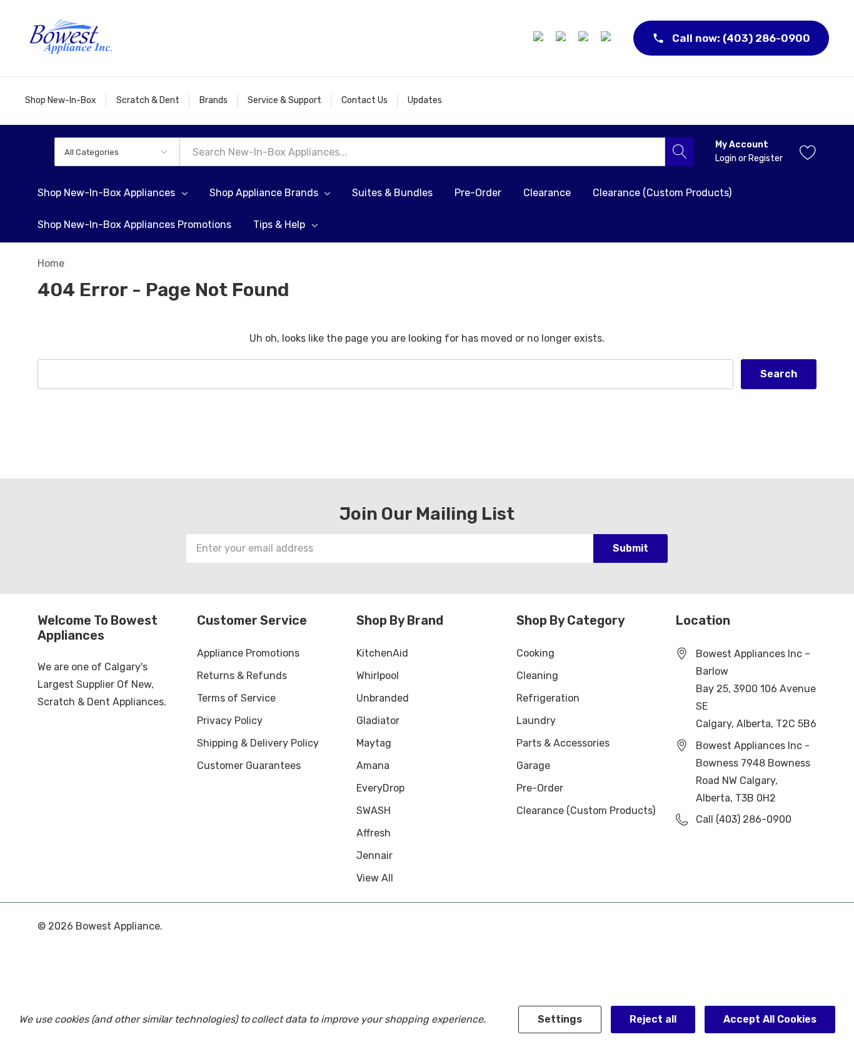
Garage (533, 766)
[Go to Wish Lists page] (808, 152)
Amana (372, 766)
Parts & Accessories (563, 743)
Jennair (374, 855)
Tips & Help (279, 225)
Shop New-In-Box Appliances (106, 193)
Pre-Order (539, 788)
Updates (425, 100)
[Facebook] (540, 38)
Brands (213, 100)
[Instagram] (563, 38)
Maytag (373, 743)
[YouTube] (608, 38)
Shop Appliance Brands (263, 193)
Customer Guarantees (249, 766)
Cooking (535, 653)
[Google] (585, 38)
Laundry (536, 721)
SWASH (373, 810)
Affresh (373, 833)
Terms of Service (236, 698)
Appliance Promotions (248, 653)
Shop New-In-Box (60, 100)
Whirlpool (377, 676)
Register (765, 158)
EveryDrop (380, 788)
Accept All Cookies (769, 1019)
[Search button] (679, 151)
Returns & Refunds (242, 676)
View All (374, 878)
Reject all (653, 1019)
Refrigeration (548, 698)
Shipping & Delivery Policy (258, 743)
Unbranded (382, 698)
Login (726, 158)
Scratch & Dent (147, 100)
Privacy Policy (230, 721)
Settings (560, 1019)
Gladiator (377, 721)
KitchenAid (382, 653)
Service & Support (284, 100)
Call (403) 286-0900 (743, 819)
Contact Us (364, 100)
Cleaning (537, 676)
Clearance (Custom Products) (585, 810)
